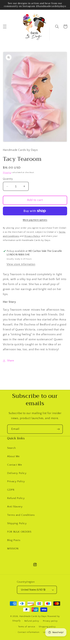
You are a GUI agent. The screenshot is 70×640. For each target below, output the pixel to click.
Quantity (8, 178)
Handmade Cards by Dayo (33, 616)
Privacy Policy (16, 481)
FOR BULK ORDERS (19, 531)
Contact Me (14, 464)
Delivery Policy (16, 473)
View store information (21, 264)
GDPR (11, 489)
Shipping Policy (17, 523)
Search (11, 448)
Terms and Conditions (21, 515)
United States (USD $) (33, 589)
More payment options (35, 220)
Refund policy (31, 621)
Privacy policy (50, 621)
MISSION (12, 548)
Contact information (28, 632)
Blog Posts (13, 540)
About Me (13, 456)
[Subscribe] (58, 429)
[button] (5, 26)
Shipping (7, 172)
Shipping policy (47, 627)
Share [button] (10, 360)
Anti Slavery (15, 506)
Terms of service (26, 627)
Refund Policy (16, 498)
